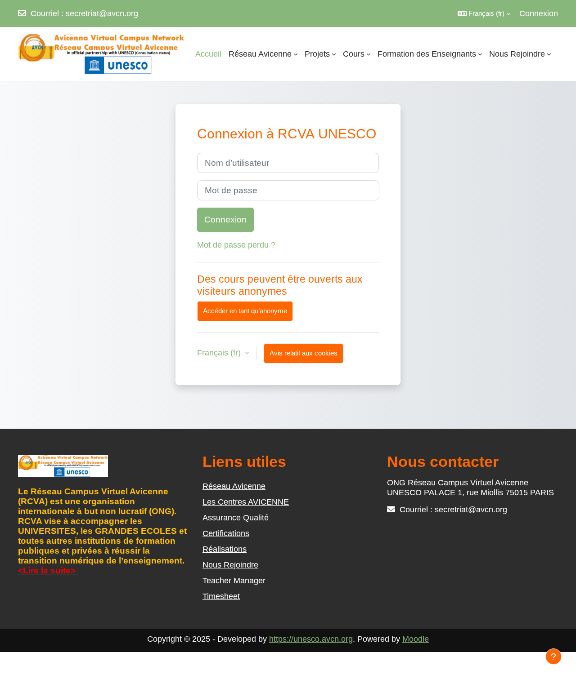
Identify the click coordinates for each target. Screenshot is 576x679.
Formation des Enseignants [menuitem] (427, 53)
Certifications (225, 533)
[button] (484, 13)
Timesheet (221, 596)
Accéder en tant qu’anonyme (245, 311)
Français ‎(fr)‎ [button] (220, 352)
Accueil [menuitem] (208, 53)
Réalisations (224, 549)
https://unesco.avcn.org (311, 639)
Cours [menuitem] (353, 53)
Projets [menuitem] (317, 53)
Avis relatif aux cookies (304, 353)
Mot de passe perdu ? (236, 244)
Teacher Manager (234, 580)
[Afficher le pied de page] (553, 656)
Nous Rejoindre (230, 564)
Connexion (538, 13)
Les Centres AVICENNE (245, 501)
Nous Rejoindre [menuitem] (517, 53)
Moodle (415, 639)
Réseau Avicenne (234, 486)
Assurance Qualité (235, 517)
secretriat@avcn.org (102, 13)
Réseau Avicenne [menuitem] (260, 53)
